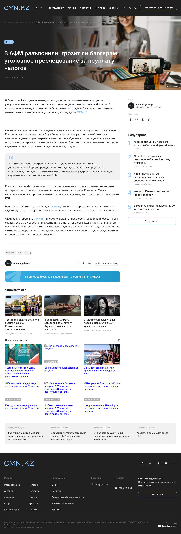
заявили (55, 206)
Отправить (157, 494)
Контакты (56, 509)
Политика (100, 8)
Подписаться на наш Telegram (158, 8)
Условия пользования (63, 503)
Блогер (28, 253)
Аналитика (85, 8)
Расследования (56, 8)
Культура (33, 503)
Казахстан (10, 253)
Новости (29, 22)
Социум (33, 509)
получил (39, 218)
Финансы (113, 8)
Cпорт (7, 503)
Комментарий (11, 509)
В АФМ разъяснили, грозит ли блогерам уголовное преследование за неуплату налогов (78, 22)
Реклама (56, 491)
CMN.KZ (82, 112)
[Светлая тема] (129, 7)
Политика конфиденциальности (68, 497)
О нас (55, 484)
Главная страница (13, 22)
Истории (72, 8)
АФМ (20, 253)
